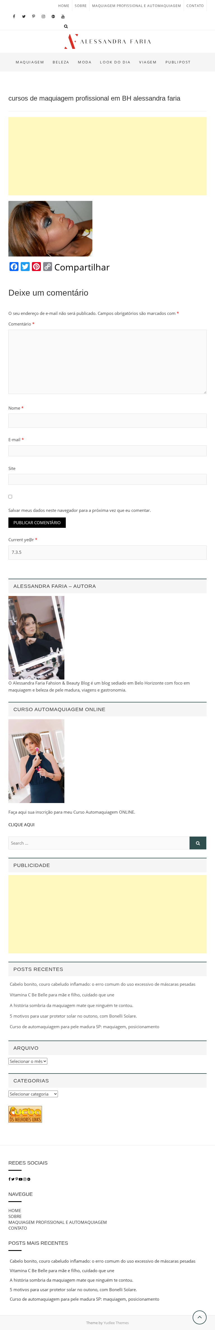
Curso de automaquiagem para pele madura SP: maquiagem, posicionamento (84, 1026)
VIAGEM (148, 62)
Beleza (61, 62)
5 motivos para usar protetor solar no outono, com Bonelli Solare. (73, 1016)
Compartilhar (82, 267)
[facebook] (9, 1179)
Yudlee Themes (116, 1322)
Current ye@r (22, 539)
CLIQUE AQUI (21, 824)
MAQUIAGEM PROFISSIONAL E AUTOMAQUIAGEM (136, 5)
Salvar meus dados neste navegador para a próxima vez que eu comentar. (79, 510)
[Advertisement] (107, 156)
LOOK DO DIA (115, 62)
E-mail (16, 439)
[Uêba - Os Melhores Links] (25, 1109)
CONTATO (195, 5)
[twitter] (13, 1179)
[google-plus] (28, 1179)
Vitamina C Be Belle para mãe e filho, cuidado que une (62, 995)
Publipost (178, 62)
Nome (16, 408)
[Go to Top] (200, 1317)
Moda (85, 62)
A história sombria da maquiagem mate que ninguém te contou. (71, 1005)
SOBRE (81, 5)
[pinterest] (17, 1179)
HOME (63, 5)
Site (11, 468)
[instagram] (25, 1179)
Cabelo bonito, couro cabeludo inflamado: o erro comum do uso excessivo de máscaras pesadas (102, 984)
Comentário (21, 324)
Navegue (20, 1194)
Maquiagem (30, 62)
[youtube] (21, 1179)
